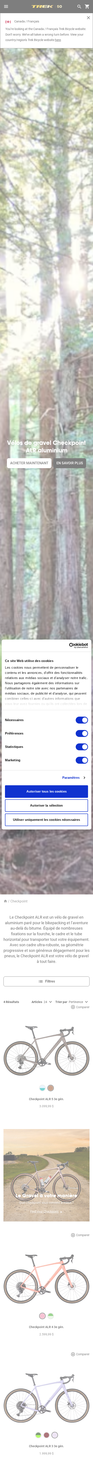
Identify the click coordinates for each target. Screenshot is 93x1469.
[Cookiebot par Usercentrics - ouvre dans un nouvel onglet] (69, 645)
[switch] (82, 733)
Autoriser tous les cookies (46, 791)
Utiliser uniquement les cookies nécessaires (46, 819)
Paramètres (71, 777)
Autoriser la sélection (46, 805)
